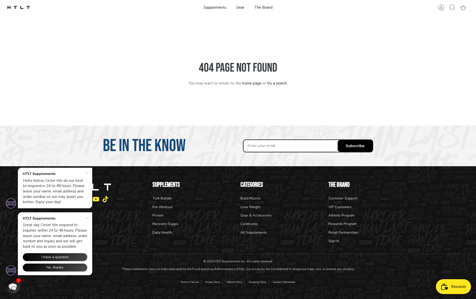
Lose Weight (250, 207)
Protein (158, 215)
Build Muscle (250, 198)
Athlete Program (341, 215)
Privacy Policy (212, 282)
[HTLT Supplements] (18, 7)
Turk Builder (162, 198)
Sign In (333, 241)
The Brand (263, 7)
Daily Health (162, 232)
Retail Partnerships (343, 232)
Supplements (215, 7)
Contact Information (284, 282)
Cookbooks (249, 223)
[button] (12, 286)
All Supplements (253, 232)
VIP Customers (340, 207)
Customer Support (342, 198)
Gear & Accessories (256, 215)
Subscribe (355, 146)
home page (252, 83)
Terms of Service (190, 282)
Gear (240, 7)
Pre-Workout (162, 207)
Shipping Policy (257, 282)
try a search (277, 83)
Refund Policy (234, 282)
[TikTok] (105, 199)
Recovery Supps (165, 223)
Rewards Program (342, 223)
